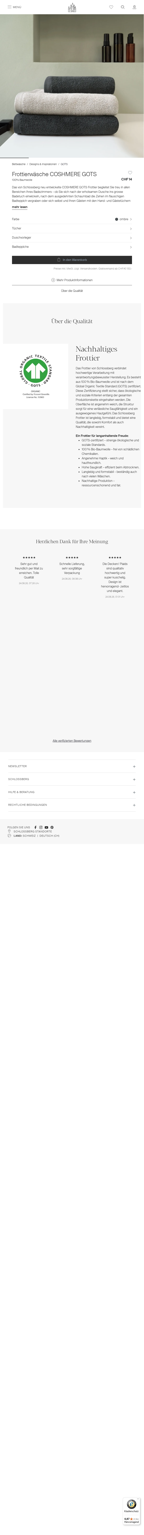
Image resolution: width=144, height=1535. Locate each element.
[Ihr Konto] (134, 7)
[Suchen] (123, 7)
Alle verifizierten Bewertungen (72, 741)
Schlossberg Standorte (33, 831)
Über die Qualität (72, 291)
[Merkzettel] (111, 7)
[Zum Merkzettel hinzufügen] (130, 173)
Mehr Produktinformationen (75, 280)
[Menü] (138, 1499)
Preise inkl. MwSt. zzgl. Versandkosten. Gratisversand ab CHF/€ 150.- (93, 268)
